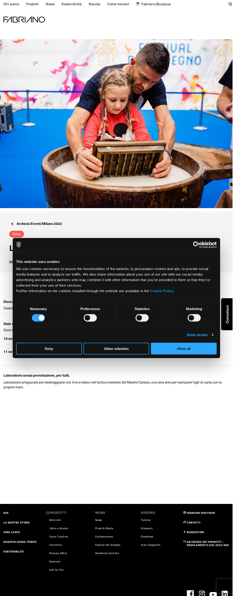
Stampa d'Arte (58, 553)
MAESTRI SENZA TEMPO (20, 542)
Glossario (147, 528)
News (50, 3)
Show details (197, 335)
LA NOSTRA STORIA (16, 522)
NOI (6, 513)
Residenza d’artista (107, 553)
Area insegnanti (150, 545)
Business (54, 561)
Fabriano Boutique (156, 3)
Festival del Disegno (108, 545)
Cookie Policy (162, 291)
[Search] (230, 3)
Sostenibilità (72, 3)
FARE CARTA (11, 532)
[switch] (90, 317)
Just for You (56, 570)
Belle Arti (55, 520)
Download (147, 536)
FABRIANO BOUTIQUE (201, 513)
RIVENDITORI (195, 532)
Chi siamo (11, 3)
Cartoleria (55, 545)
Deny (49, 349)
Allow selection (116, 349)
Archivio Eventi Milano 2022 (39, 223)
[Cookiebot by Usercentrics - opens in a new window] (196, 244)
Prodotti (32, 3)
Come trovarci (118, 3)
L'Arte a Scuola (58, 528)
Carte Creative (58, 536)
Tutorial (145, 520)
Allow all (184, 349)
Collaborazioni (104, 536)
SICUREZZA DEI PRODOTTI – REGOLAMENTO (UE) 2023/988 (208, 543)
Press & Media (104, 528)
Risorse (94, 3)
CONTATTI (193, 522)
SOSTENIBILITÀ (13, 551)
